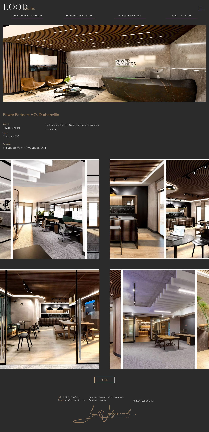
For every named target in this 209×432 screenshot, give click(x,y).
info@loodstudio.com (75, 400)
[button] (201, 9)
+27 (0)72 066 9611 (71, 397)
